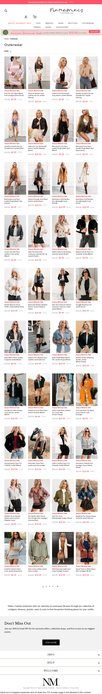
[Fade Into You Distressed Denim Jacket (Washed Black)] (39, 125)
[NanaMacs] (67, 11)
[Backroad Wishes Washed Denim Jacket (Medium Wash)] (39, 284)
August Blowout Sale (19, 23)
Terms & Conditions (62, 688)
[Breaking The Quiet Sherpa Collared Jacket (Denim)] (87, 495)
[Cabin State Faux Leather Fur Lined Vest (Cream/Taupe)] (63, 389)
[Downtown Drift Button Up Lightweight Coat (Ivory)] (87, 178)
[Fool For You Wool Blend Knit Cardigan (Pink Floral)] (15, 72)
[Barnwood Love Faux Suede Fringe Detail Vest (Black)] (63, 125)
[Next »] (57, 586)
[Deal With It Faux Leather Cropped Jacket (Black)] (15, 337)
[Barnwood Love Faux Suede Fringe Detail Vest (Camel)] (15, 178)
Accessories (62, 27)
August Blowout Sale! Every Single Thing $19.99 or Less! (48, 2)
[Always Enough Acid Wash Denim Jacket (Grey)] (39, 178)
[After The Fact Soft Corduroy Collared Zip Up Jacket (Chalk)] (39, 231)
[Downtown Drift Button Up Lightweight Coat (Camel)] (63, 178)
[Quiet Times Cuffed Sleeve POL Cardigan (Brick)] (87, 548)
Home (6, 39)
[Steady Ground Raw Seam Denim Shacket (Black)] (39, 389)
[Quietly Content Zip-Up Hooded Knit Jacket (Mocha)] (87, 72)
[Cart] (33, 17)
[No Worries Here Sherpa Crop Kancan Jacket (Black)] (15, 389)
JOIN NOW (51, 642)
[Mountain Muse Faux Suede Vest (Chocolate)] (39, 442)
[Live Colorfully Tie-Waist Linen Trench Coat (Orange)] (87, 389)
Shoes (48, 27)
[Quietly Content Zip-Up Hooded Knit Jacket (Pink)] (15, 125)
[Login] (26, 17)
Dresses (49, 23)
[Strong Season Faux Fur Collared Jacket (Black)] (15, 442)
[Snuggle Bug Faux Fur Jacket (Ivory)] (87, 284)
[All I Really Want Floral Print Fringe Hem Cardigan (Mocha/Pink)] (39, 495)
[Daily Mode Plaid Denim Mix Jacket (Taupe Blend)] (63, 337)
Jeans (61, 23)
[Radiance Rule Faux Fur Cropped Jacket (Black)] (87, 231)
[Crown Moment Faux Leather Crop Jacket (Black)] (15, 231)
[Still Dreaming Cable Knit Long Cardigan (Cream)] (63, 548)
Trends (37, 27)
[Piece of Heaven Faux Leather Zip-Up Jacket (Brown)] (39, 72)
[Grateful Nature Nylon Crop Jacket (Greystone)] (15, 548)
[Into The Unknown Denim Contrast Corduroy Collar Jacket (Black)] (63, 284)
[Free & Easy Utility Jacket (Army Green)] (39, 548)
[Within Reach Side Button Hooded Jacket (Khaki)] (63, 231)
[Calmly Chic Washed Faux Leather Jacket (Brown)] (39, 337)
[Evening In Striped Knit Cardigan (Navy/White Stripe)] (87, 442)
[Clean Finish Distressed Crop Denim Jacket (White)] (63, 72)
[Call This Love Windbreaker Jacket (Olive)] (63, 495)
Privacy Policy (74, 688)
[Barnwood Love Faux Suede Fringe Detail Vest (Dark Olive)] (87, 125)
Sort (6, 51)
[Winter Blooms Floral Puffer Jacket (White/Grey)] (15, 284)
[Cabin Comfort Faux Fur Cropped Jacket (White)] (63, 442)
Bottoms (73, 23)
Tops (38, 23)
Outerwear (88, 23)
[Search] (5, 10)
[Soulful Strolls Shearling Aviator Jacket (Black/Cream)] (87, 337)
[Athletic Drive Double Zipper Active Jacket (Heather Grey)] (15, 495)
